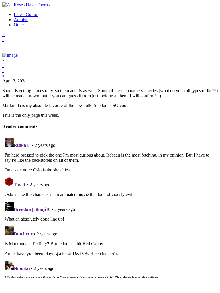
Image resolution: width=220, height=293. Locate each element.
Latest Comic (26, 14)
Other (19, 24)
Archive (21, 19)
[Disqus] (110, 206)
